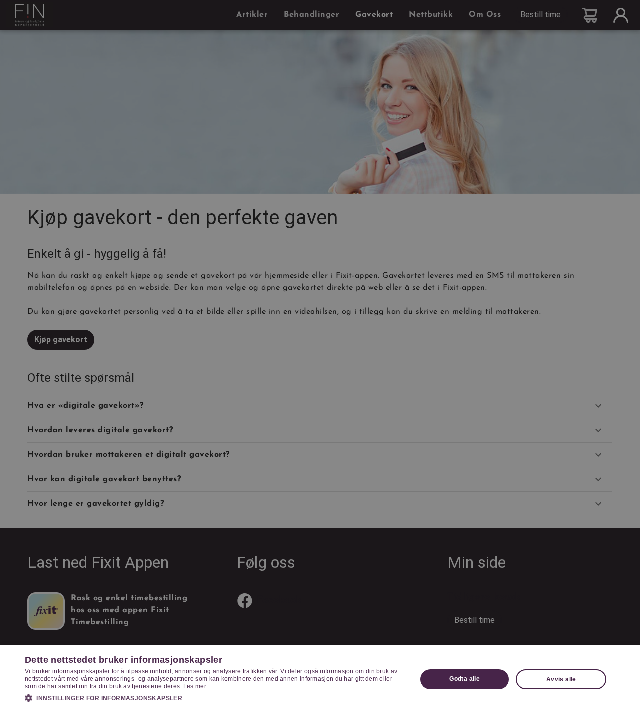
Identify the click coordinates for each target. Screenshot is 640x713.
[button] (215, 698)
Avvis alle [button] (561, 679)
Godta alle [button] (465, 678)
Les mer (195, 686)
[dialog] (320, 679)
